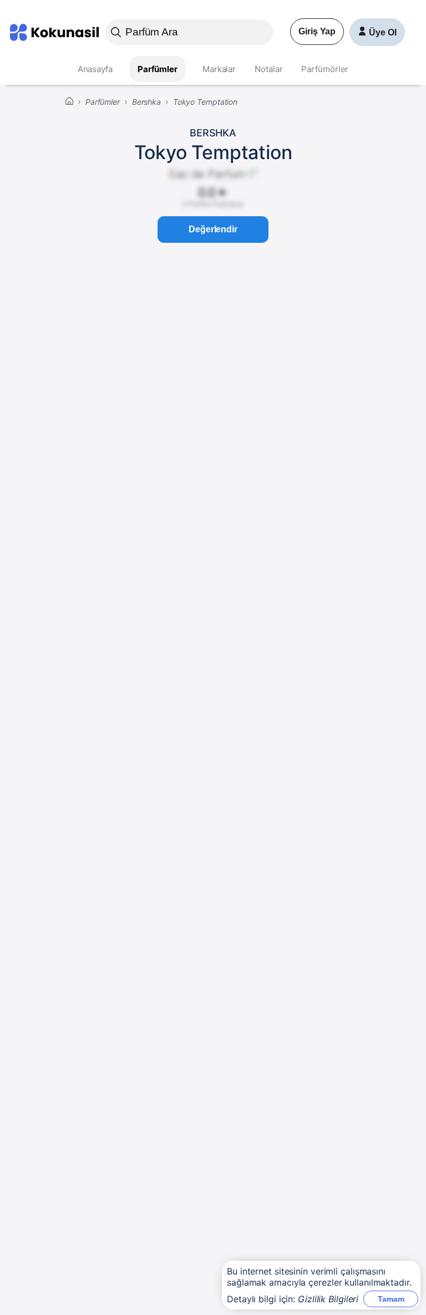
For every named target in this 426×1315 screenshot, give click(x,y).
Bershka (213, 133)
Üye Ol (382, 32)
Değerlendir (213, 229)
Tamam (391, 1298)
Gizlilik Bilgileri (328, 1298)
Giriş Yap (317, 31)
